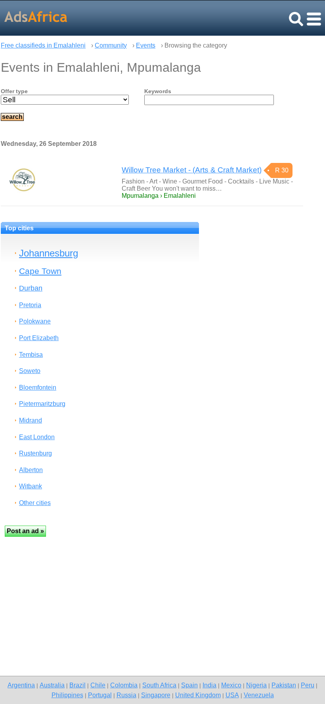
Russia (126, 694)
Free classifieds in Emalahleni (43, 45)
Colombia (124, 685)
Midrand (30, 420)
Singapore (155, 694)
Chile (97, 685)
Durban (30, 288)
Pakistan (283, 685)
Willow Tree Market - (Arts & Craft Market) (192, 170)
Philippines (67, 694)
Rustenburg (35, 453)
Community (111, 45)
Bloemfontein (37, 387)
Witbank (30, 486)
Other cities (35, 502)
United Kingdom (198, 694)
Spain (189, 685)
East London (37, 437)
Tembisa (31, 354)
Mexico (231, 685)
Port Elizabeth (39, 338)
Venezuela (259, 694)
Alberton (31, 470)
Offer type (14, 91)
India (209, 685)
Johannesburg (48, 253)
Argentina (21, 685)
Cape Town (40, 270)
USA (232, 694)
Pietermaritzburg (42, 403)
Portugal (100, 694)
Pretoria (30, 305)
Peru (307, 685)
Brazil (77, 685)
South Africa (159, 685)
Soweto (29, 370)
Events (145, 45)
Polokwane (35, 321)
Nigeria (256, 685)
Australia (52, 685)
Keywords (157, 91)
